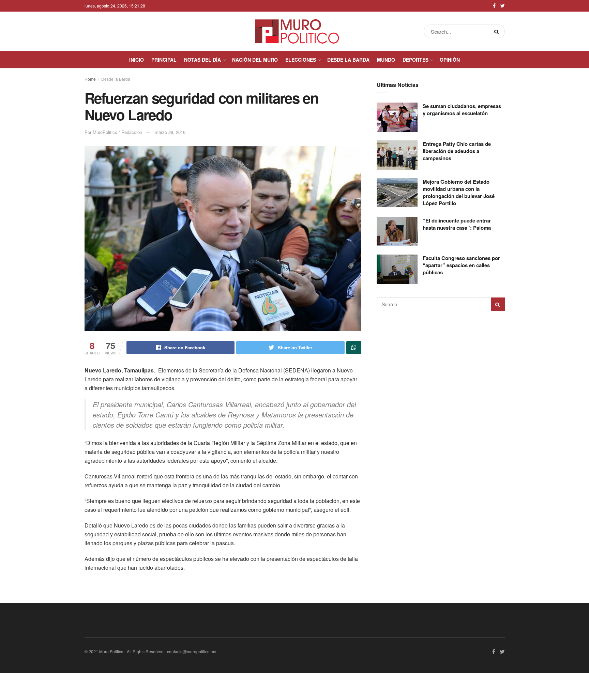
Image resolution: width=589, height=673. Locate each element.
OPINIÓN (450, 59)
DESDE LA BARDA (348, 59)
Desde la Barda (115, 79)
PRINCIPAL (164, 59)
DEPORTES (415, 59)
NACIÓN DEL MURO (255, 59)
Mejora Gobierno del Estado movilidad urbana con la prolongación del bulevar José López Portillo (459, 192)
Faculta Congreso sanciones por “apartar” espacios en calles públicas (461, 265)
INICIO (136, 59)
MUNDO (386, 59)
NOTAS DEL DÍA (202, 59)
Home (90, 79)
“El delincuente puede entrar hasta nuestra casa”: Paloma (457, 224)
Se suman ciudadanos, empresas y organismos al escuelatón (462, 109)
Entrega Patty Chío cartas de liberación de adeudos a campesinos (457, 151)
